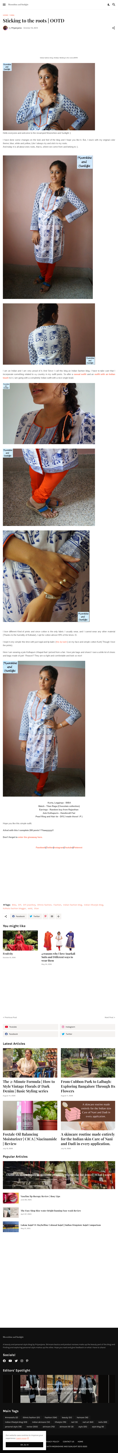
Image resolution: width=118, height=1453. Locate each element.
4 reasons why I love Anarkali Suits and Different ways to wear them (58, 957)
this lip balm (61, 642)
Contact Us (68, 1441)
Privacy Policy (52, 1441)
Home (5, 15)
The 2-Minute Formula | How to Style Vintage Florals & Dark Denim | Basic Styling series (29, 1086)
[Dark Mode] (108, 4)
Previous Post (11, 1017)
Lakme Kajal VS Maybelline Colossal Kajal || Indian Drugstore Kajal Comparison (61, 1225)
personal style (13, 1426)
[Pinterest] (45, 916)
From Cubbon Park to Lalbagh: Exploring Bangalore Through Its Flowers (88, 1086)
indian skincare (41, 1422)
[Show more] (58, 916)
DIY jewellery (29, 905)
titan (36, 908)
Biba (12, 15)
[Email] (52, 916)
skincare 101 (67, 1426)
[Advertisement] (59, 43)
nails (102, 1422)
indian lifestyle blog (93, 905)
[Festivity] (20, 940)
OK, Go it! (24, 1445)
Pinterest (77, 847)
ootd (30, 908)
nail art (88, 1422)
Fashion (57, 905)
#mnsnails (11, 1417)
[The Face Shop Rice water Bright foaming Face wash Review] (11, 1212)
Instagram (59, 847)
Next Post (109, 1017)
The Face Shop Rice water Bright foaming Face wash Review (51, 1210)
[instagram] (22, 1360)
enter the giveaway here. (30, 837)
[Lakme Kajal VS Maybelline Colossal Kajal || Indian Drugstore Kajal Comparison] (11, 1226)
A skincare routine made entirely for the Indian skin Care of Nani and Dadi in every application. (88, 1139)
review (32, 1426)
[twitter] (16, 1360)
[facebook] (4, 1360)
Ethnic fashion (44, 905)
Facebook (41, 847)
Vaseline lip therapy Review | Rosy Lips (40, 1196)
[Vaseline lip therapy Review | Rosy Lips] (11, 1198)
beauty (67, 1417)
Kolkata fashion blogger (14, 908)
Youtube (68, 847)
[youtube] (10, 1360)
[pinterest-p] (27, 1360)
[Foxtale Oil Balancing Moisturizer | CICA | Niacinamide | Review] (30, 1115)
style (82, 1426)
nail (74, 1422)
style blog (98, 1426)
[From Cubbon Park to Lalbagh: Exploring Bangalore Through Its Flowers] (88, 1063)
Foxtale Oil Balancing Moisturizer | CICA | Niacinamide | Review (30, 1139)
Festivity (8, 953)
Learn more (21, 1438)
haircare (82, 1417)
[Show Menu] (4, 4)
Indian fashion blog (72, 905)
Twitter (49, 847)
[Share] (113, 28)
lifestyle (60, 1422)
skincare (49, 1426)
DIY (19, 905)
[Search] (114, 4)
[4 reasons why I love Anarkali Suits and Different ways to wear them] (58, 940)
